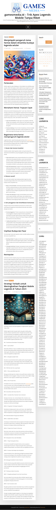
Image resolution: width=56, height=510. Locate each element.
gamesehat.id (42, 396)
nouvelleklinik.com (43, 207)
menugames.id (42, 333)
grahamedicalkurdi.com (44, 217)
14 (43, 59)
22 (45, 61)
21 (43, 61)
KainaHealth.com (43, 208)
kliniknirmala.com (43, 205)
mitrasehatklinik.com (43, 200)
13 (41, 59)
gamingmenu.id (42, 305)
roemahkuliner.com (43, 172)
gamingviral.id (42, 364)
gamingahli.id (42, 308)
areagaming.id (42, 317)
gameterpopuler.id (43, 397)
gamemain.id (42, 341)
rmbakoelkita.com (43, 180)
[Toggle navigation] (28, 27)
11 (51, 57)
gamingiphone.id (42, 269)
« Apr (44, 66)
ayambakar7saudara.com (44, 169)
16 (47, 59)
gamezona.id (42, 346)
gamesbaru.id (42, 382)
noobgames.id (42, 391)
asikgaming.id (42, 318)
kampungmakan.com (43, 177)
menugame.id (42, 359)
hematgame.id (42, 356)
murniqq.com (42, 151)
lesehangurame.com (43, 167)
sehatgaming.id (42, 373)
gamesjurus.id (42, 323)
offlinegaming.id (42, 287)
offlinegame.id (42, 285)
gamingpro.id (42, 366)
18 (51, 59)
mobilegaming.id (42, 284)
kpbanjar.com (42, 202)
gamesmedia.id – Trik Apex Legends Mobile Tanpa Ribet (27, 16)
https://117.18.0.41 (43, 137)
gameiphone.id (42, 247)
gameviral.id (41, 392)
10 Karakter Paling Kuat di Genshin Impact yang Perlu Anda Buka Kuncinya (45, 93)
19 (39, 61)
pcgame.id (41, 290)
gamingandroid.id (43, 277)
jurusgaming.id (42, 313)
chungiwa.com (42, 195)
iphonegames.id (42, 249)
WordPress (27, 507)
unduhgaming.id (42, 368)
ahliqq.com (41, 129)
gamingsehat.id (42, 369)
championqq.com (43, 146)
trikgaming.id (42, 274)
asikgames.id (42, 340)
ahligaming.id (42, 331)
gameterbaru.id (42, 264)
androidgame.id (42, 241)
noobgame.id (42, 399)
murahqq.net (42, 136)
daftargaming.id (42, 371)
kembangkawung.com (44, 194)
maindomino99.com (43, 139)
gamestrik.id (41, 266)
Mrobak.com (41, 185)
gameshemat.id (42, 335)
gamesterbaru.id (42, 261)
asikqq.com (41, 126)
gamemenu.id (42, 345)
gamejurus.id (42, 343)
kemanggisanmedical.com (44, 204)
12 (39, 59)
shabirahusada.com (43, 210)
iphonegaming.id (42, 282)
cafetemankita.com (43, 189)
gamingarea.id (42, 310)
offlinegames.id (42, 252)
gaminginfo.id (42, 298)
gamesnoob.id (42, 379)
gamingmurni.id (42, 302)
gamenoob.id (42, 386)
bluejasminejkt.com (43, 184)
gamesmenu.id (42, 320)
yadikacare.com (42, 212)
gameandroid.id (42, 246)
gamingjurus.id (42, 303)
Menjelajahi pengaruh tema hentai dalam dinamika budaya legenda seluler (19, 43)
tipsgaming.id (42, 272)
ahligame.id (41, 353)
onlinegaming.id (42, 289)
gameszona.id (42, 330)
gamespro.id (42, 381)
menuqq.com (42, 152)
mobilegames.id (42, 256)
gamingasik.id (42, 307)
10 (49, 57)
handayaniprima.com (43, 176)
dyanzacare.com (42, 218)
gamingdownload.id (43, 361)
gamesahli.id (42, 326)
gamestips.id (42, 262)
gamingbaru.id (42, 363)
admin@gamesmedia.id (18, 48)
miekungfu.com (42, 187)
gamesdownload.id (43, 384)
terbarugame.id (42, 294)
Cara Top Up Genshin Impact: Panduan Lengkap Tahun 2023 (45, 87)
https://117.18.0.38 (43, 141)
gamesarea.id (42, 350)
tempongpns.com (43, 171)
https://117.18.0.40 (43, 147)
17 (49, 59)
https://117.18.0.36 (43, 127)
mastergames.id (42, 358)
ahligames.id (42, 336)
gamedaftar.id (42, 394)
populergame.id (42, 404)
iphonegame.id (42, 280)
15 (45, 59)
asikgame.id (41, 354)
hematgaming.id (42, 328)
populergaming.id (43, 374)
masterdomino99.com (44, 142)
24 (49, 61)
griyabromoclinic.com (43, 220)
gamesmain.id (42, 325)
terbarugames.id (42, 295)
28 (43, 63)
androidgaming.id (43, 244)
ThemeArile (42, 507)
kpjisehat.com (42, 199)
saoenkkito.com (42, 174)
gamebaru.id (42, 389)
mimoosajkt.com (42, 192)
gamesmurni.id (42, 322)
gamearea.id (42, 351)
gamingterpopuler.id (43, 378)
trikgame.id (41, 243)
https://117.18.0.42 (43, 134)
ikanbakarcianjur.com (44, 197)
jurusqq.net (41, 132)
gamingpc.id (41, 275)
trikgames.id (41, 267)
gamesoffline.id (42, 259)
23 (47, 61)
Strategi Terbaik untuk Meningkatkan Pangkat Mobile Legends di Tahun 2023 (19, 286)
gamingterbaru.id (43, 279)
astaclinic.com (42, 213)
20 (41, 61)
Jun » (47, 66)
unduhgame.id (42, 402)
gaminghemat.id (42, 300)
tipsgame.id (41, 297)
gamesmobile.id (42, 257)
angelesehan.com (43, 182)
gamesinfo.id (42, 254)
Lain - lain (11, 37)
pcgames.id (41, 292)
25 (51, 61)
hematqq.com (42, 149)
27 (41, 63)
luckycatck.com (42, 179)
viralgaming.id (42, 376)
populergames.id (43, 387)
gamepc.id (41, 251)
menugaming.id (42, 315)
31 (49, 63)
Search (41, 37)
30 (47, 63)
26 (39, 63)
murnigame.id (42, 348)
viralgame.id (41, 401)
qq (39, 228)
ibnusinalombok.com (43, 215)
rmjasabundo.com (43, 190)
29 (45, 63)
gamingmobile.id (42, 271)
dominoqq (29, 140)
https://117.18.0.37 (43, 144)
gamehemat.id (42, 338)
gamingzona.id (42, 312)
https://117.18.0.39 (43, 131)
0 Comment (28, 48)
